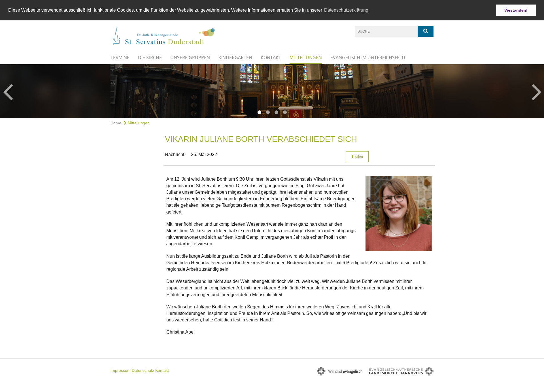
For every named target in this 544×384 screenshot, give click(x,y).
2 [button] (268, 112)
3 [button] (276, 112)
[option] (272, 91)
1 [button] (259, 112)
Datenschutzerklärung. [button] (346, 10)
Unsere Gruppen (190, 57)
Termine (119, 57)
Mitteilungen (306, 57)
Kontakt (271, 57)
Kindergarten (235, 57)
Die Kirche (150, 57)
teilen (358, 157)
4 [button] (285, 112)
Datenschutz (143, 370)
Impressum (120, 370)
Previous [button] (8, 91)
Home (115, 123)
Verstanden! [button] (516, 10)
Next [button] (537, 91)
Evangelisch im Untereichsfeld (367, 57)
